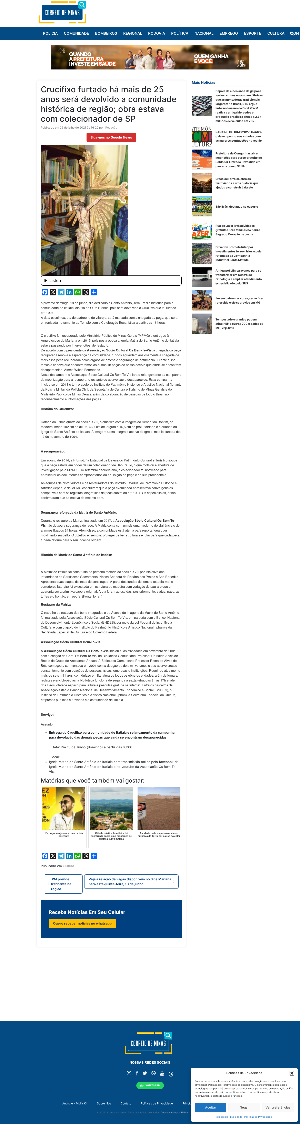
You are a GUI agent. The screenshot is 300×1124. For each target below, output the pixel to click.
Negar (244, 1107)
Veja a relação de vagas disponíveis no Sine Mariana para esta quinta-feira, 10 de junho (130, 881)
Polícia (50, 33)
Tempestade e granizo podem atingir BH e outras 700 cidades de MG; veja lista (239, 324)
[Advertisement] (189, 11)
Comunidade (76, 33)
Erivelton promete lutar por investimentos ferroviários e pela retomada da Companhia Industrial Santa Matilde (238, 253)
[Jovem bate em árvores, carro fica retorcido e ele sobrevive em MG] (202, 300)
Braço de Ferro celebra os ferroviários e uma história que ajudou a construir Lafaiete (237, 183)
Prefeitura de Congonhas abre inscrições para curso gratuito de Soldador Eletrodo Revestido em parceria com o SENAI (239, 160)
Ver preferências (278, 1107)
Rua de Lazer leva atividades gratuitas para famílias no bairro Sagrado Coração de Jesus (238, 230)
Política (179, 33)
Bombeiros (106, 33)
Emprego (229, 33)
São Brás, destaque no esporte (237, 206)
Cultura (275, 33)
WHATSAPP (153, 1085)
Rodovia (156, 33)
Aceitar (210, 1107)
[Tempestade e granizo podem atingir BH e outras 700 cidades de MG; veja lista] (202, 324)
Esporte (252, 33)
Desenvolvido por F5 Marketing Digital (182, 1112)
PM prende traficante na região (61, 884)
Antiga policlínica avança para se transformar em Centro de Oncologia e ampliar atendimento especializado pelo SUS (239, 277)
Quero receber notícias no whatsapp (82, 923)
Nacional (203, 33)
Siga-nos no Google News (111, 137)
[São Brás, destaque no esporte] (202, 206)
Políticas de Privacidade (228, 1116)
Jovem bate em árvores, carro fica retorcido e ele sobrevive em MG (239, 300)
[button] (292, 1073)
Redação (111, 127)
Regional (132, 33)
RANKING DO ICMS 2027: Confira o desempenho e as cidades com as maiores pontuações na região (239, 136)
